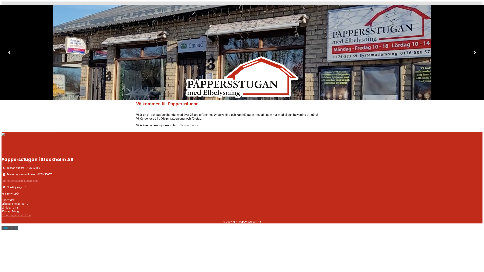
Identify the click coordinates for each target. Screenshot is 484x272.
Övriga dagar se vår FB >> (16, 215)
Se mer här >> (189, 125)
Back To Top (10, 228)
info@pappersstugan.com (22, 180)
